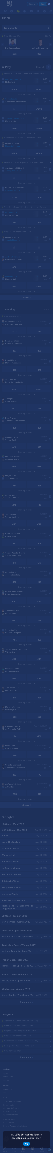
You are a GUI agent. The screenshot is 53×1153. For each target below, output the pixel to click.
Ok (26, 1144)
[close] (49, 4)
